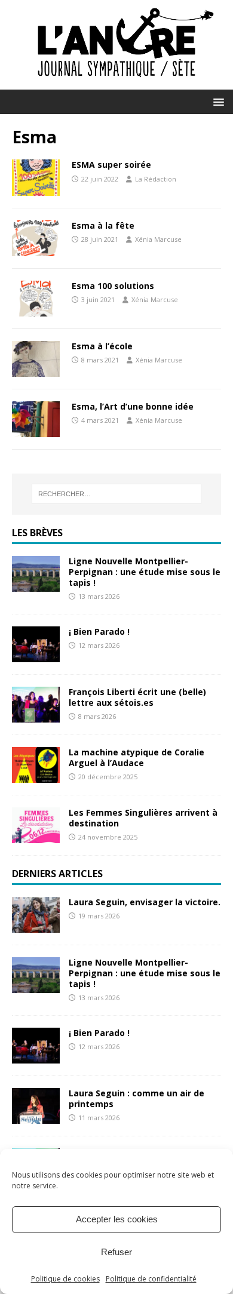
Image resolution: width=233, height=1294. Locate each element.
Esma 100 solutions (113, 285)
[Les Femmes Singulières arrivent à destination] (36, 835)
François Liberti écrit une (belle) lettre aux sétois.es (137, 697)
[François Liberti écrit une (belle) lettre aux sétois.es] (36, 715)
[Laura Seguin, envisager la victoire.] (36, 925)
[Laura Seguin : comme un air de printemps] (36, 1116)
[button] (216, 101)
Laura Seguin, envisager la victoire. (144, 902)
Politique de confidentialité (151, 1279)
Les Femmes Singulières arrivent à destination (143, 818)
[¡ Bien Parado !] (36, 654)
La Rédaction (155, 178)
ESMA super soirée (111, 164)
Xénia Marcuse (158, 239)
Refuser (116, 1252)
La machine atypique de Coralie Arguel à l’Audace (136, 757)
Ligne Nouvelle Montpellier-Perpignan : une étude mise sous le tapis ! (144, 571)
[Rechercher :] (117, 494)
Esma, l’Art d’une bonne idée (133, 406)
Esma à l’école (102, 346)
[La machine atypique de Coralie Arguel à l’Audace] (36, 775)
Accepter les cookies (117, 1219)
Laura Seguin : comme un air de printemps (136, 1098)
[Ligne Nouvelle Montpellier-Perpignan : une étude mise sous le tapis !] (36, 584)
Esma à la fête (103, 225)
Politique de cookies (65, 1279)
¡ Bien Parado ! (99, 631)
